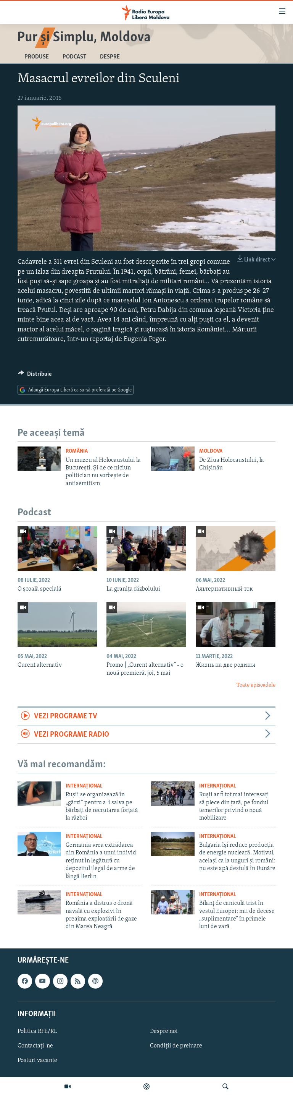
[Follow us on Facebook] (25, 981)
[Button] (35, 376)
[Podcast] (146, 1086)
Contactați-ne (35, 1046)
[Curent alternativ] (57, 624)
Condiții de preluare (176, 1046)
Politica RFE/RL (37, 1031)
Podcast (74, 57)
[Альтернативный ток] (235, 548)
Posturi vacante (37, 1060)
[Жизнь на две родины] (235, 624)
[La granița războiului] (146, 548)
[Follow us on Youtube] (42, 981)
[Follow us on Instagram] (60, 981)
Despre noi (164, 1031)
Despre (110, 57)
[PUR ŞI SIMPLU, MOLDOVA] (84, 34)
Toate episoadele (256, 685)
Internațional (84, 786)
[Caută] (225, 1086)
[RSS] (78, 981)
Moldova (210, 451)
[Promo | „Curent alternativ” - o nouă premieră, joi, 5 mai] (146, 624)
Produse (36, 57)
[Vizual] (67, 1086)
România (77, 451)
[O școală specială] (57, 548)
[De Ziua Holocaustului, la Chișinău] (173, 459)
